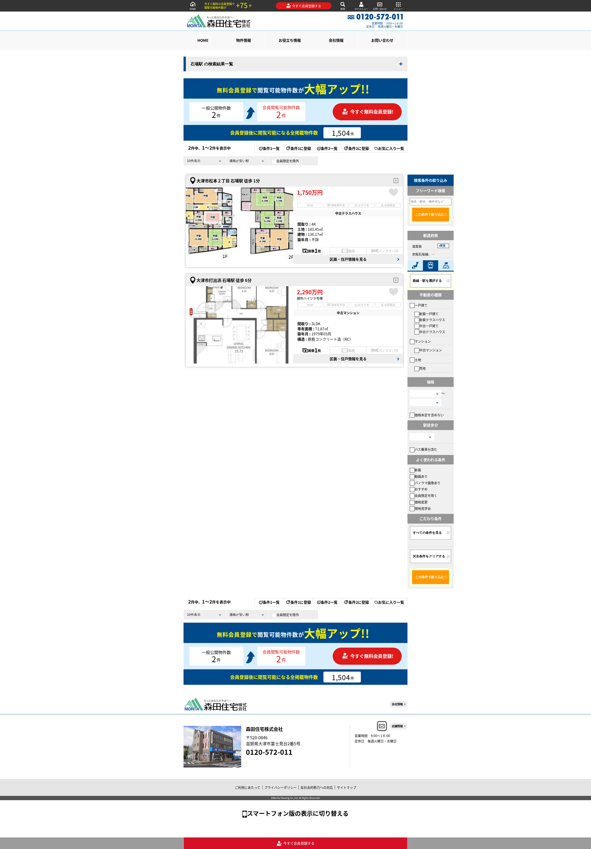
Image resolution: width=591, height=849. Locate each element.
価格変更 (421, 502)
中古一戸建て (429, 325)
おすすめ (421, 489)
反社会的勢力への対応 (317, 787)
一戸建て (421, 305)
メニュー (398, 9)
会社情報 (336, 40)
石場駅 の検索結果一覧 (211, 64)
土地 (418, 359)
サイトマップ (346, 787)
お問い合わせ (380, 9)
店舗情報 (397, 726)
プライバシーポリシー (280, 787)
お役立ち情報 (290, 40)
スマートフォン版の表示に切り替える (298, 813)
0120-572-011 (269, 752)
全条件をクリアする (430, 556)
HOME (193, 9)
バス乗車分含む (426, 449)
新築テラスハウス (432, 319)
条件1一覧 (271, 148)
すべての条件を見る (427, 532)
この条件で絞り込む (429, 214)
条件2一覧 (329, 148)
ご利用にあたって (247, 787)
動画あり (421, 476)
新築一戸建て (429, 313)
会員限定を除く (426, 495)
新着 (418, 469)
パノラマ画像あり (427, 482)
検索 (343, 9)
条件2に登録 (358, 148)
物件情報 (243, 40)
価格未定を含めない (429, 414)
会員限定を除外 (287, 160)
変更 (443, 245)
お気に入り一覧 (391, 148)
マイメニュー (361, 9)
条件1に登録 (300, 148)
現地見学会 (423, 508)
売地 (422, 368)
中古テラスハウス (432, 331)
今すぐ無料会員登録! (371, 111)
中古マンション (430, 350)
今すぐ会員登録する (306, 5)
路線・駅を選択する (427, 280)
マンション (423, 341)
